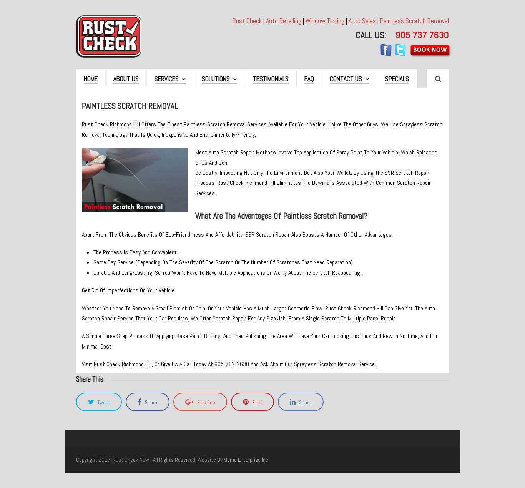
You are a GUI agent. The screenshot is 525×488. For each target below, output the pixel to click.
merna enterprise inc (246, 459)
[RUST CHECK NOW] (108, 36)
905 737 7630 (422, 35)
